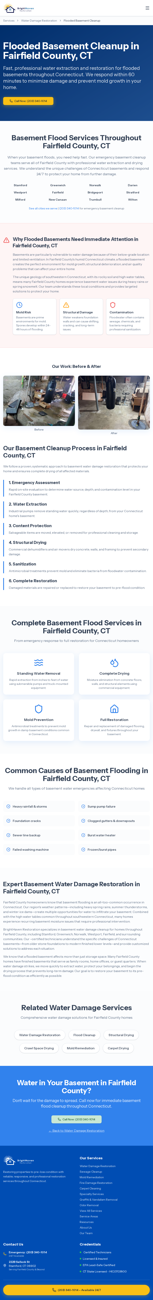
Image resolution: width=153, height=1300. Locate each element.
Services (8, 20)
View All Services (91, 1211)
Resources (86, 1222)
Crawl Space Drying (39, 1048)
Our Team (86, 1233)
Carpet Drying (118, 1048)
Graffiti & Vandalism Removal (99, 1199)
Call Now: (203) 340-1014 (30, 101)
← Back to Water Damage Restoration (76, 1131)
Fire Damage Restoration (96, 1183)
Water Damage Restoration (39, 20)
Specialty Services (92, 1194)
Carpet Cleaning (90, 1188)
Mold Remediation (81, 1048)
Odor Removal (89, 1205)
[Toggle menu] (147, 8)
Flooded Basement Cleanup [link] (82, 20)
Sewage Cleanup (91, 1171)
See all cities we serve (43, 208)
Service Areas (89, 1216)
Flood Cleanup (84, 1035)
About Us (86, 1227)
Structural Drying (121, 1035)
